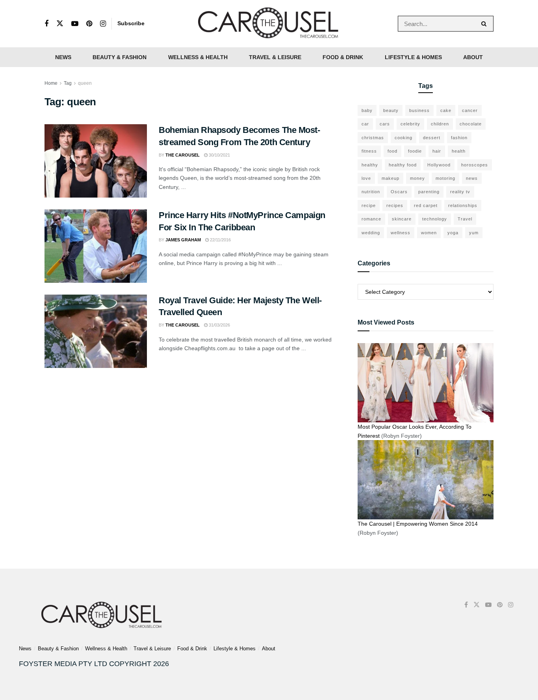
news (472, 178)
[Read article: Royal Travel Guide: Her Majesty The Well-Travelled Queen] (96, 331)
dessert (431, 137)
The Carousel (182, 155)
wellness (400, 232)
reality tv (460, 191)
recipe (369, 205)
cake (445, 110)
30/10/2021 (219, 155)
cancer (470, 110)
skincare (402, 219)
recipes (394, 205)
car (365, 123)
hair (436, 151)
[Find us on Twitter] (59, 23)
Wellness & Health (198, 57)
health (459, 151)
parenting (429, 191)
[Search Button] (485, 24)
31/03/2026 (219, 325)
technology (434, 219)
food (392, 151)
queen (85, 83)
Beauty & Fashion (120, 57)
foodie (415, 151)
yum (474, 232)
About (473, 57)
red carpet (426, 205)
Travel (465, 219)
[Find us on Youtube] (74, 23)
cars (385, 123)
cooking (403, 137)
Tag (68, 83)
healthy (370, 164)
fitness (369, 151)
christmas (373, 137)
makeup (390, 178)
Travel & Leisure (275, 57)
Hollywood (439, 164)
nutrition (371, 191)
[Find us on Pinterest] (89, 23)
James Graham (183, 239)
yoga (452, 232)
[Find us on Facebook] (46, 23)
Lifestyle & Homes (413, 57)
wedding (371, 232)
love (366, 178)
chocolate (471, 123)
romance (371, 219)
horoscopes (474, 164)
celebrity (410, 123)
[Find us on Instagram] (103, 23)
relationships (462, 205)
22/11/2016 (220, 239)
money (417, 178)
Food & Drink (343, 57)
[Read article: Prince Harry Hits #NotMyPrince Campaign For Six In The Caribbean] (96, 246)
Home (51, 83)
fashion (459, 137)
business (419, 110)
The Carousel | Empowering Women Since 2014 (418, 524)
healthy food (403, 164)
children (440, 123)
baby (367, 110)
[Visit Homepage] (269, 23)
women (429, 232)
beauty (391, 110)
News (63, 57)
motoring (445, 178)
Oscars (399, 191)
